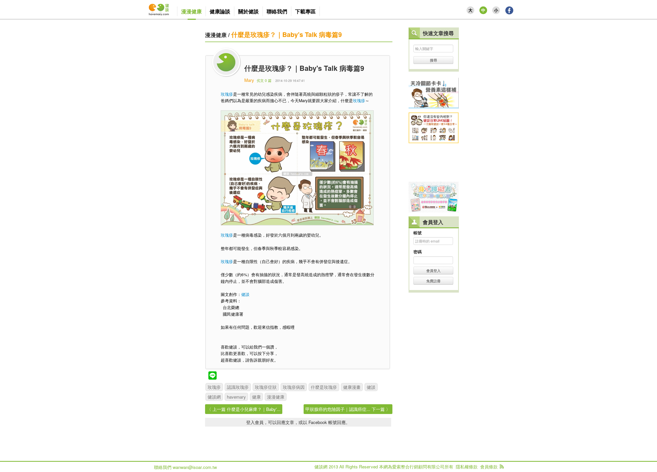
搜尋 (433, 60)
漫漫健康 (216, 34)
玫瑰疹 (227, 94)
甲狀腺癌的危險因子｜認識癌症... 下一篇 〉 (347, 409)
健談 (245, 294)
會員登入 (433, 270)
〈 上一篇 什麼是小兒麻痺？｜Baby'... (244, 409)
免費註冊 (433, 280)
